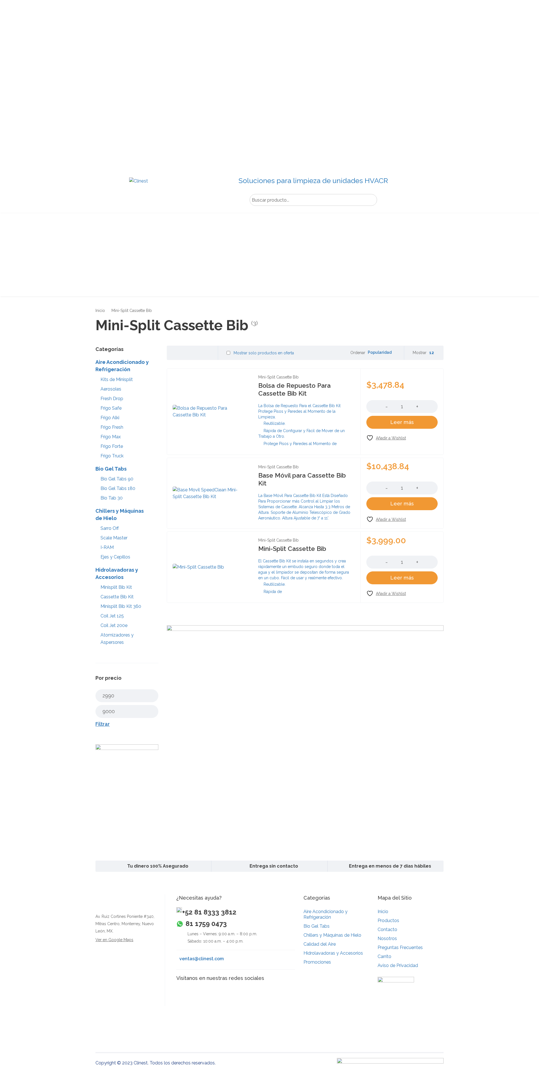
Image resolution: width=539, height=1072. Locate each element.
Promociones (317, 962)
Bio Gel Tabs (316, 926)
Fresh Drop (112, 398)
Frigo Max (111, 436)
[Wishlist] (386, 437)
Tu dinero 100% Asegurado (157, 866)
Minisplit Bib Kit (116, 587)
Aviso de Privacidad (398, 965)
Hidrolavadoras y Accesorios (333, 953)
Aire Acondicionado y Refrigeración (325, 914)
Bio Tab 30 (112, 498)
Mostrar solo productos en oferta (263, 353)
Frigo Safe (111, 408)
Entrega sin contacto (274, 866)
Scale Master (114, 537)
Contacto (387, 929)
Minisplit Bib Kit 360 (121, 606)
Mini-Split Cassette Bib (278, 377)
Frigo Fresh (112, 427)
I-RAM (107, 547)
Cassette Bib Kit (117, 596)
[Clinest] (138, 188)
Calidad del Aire (319, 944)
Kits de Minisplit (117, 379)
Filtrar (102, 724)
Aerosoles (111, 389)
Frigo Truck (112, 456)
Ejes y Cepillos (115, 557)
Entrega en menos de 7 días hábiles (390, 866)
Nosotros (387, 938)
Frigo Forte (112, 446)
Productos (388, 920)
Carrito (384, 956)
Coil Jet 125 (112, 616)
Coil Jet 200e (114, 625)
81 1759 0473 (206, 924)
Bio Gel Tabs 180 (118, 488)
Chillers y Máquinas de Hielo (332, 935)
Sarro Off (110, 528)
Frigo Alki (110, 417)
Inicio (100, 310)
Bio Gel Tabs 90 (117, 479)
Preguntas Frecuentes (400, 947)
